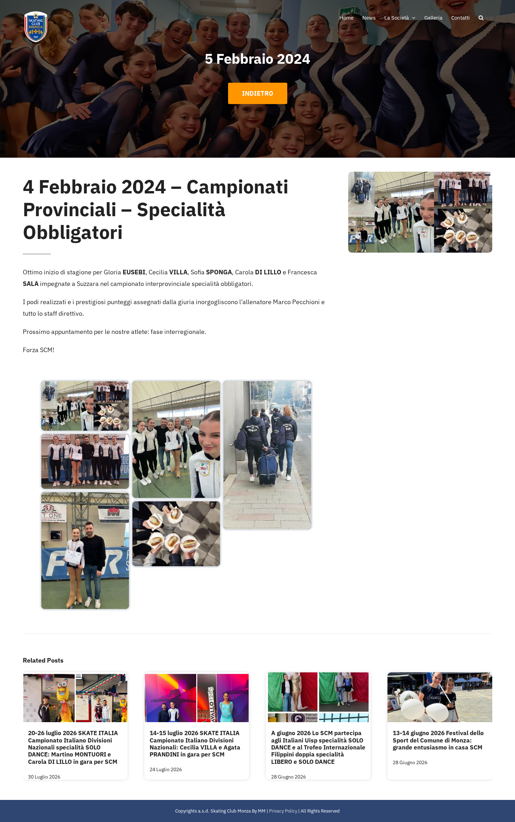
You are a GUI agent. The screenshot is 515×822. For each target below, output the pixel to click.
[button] (481, 17)
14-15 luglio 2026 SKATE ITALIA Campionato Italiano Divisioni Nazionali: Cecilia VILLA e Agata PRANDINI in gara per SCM (195, 743)
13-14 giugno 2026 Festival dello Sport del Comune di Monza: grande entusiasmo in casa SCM (438, 740)
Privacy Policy (283, 811)
